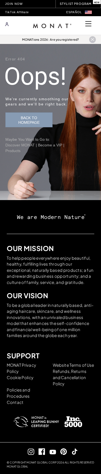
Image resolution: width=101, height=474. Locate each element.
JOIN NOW (14, 3)
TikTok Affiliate (17, 12)
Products (12, 151)
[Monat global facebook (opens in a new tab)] (39, 451)
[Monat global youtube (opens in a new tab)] (50, 452)
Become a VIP (50, 145)
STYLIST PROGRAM (76, 3)
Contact (15, 402)
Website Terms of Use (73, 364)
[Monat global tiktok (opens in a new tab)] (72, 451)
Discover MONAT (20, 145)
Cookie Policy (20, 377)
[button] (88, 12)
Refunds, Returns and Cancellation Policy (69, 377)
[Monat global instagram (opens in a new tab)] (28, 451)
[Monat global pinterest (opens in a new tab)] (61, 451)
